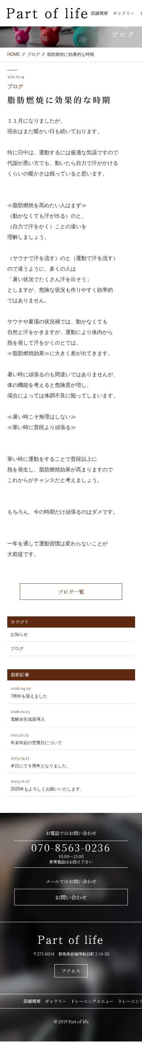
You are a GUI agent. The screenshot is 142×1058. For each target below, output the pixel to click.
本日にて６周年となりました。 (41, 761)
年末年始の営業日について (36, 738)
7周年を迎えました (29, 692)
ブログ (33, 54)
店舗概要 (99, 13)
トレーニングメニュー (92, 1001)
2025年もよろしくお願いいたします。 (47, 784)
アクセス (71, 970)
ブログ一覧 (71, 592)
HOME (13, 54)
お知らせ (19, 634)
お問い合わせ (71, 897)
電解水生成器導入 (28, 715)
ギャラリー (123, 13)
